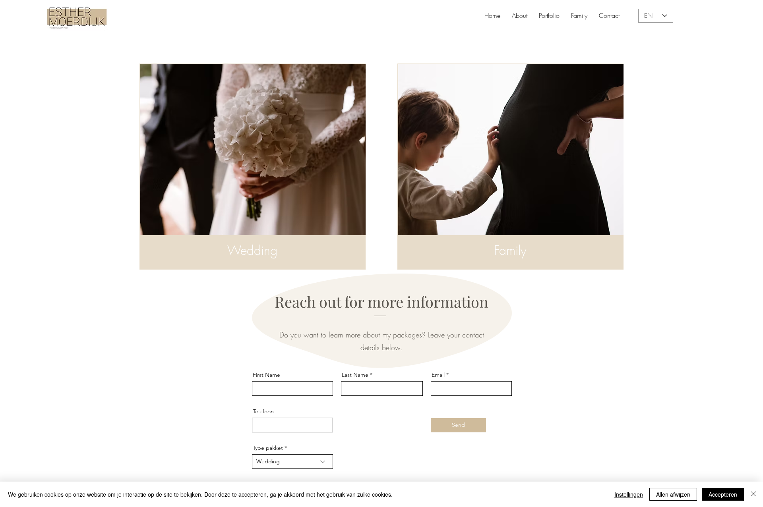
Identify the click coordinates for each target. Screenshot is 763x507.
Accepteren (723, 494)
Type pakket (268, 448)
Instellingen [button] (628, 494)
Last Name (355, 375)
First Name (266, 375)
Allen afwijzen (673, 494)
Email (438, 375)
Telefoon (263, 411)
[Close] (753, 494)
